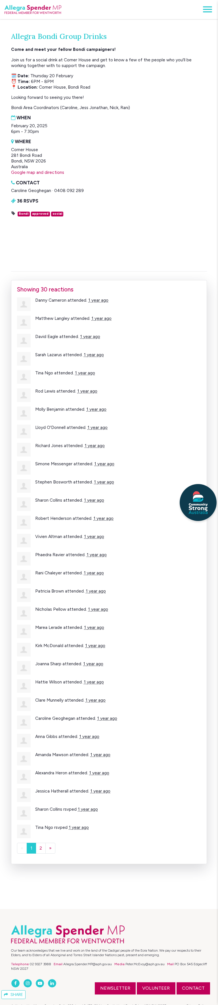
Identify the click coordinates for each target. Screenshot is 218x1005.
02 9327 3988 (40, 964)
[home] (33, 10)
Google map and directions (37, 172)
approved (40, 214)
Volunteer (156, 988)
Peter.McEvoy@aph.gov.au (145, 964)
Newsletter (115, 988)
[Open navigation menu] (205, 9)
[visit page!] (16, 983)
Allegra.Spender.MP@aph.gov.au (87, 964)
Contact (193, 988)
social (57, 214)
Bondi (23, 214)
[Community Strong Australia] (198, 502)
